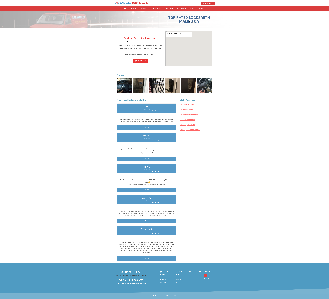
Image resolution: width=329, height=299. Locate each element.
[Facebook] (205, 275)
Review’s (178, 279)
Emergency (145, 8)
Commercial (181, 8)
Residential (169, 8)
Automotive (157, 8)
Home (124, 8)
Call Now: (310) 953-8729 (131, 280)
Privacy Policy (206, 278)
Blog (191, 8)
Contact (200, 8)
